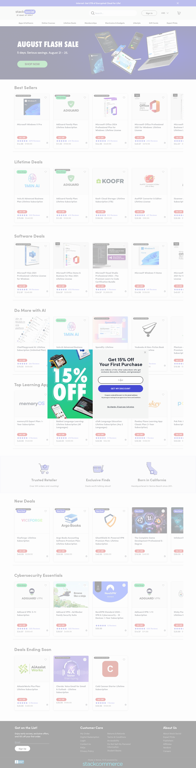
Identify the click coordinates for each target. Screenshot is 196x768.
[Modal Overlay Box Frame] (98, 384)
